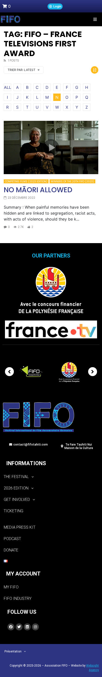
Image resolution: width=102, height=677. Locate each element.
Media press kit (19, 527)
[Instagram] (35, 626)
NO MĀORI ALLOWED (38, 190)
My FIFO (11, 587)
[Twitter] (19, 626)
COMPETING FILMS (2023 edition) (26, 181)
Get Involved (17, 499)
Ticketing (13, 511)
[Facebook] (10, 626)
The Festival (16, 476)
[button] (95, 19)
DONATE (11, 550)
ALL (7, 87)
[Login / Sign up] (55, 6)
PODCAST (12, 538)
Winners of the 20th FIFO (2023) (72, 181)
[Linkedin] (27, 626)
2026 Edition (16, 488)
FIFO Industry (17, 598)
